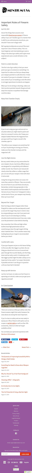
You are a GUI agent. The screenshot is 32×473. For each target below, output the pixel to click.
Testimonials (16, 423)
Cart (29, 1)
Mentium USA (20, 459)
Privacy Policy (16, 413)
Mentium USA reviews (8, 334)
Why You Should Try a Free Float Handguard (14, 374)
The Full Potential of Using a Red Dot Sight (14, 392)
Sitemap (16, 425)
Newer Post (25, 347)
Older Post (6, 347)
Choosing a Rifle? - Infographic (10, 380)
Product (16, 420)
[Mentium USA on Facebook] (16, 433)
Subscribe (25, 454)
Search (16, 408)
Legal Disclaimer (16, 418)
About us (16, 411)
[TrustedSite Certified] (16, 469)
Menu (5, 1)
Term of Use (16, 416)
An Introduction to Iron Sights (10, 386)
